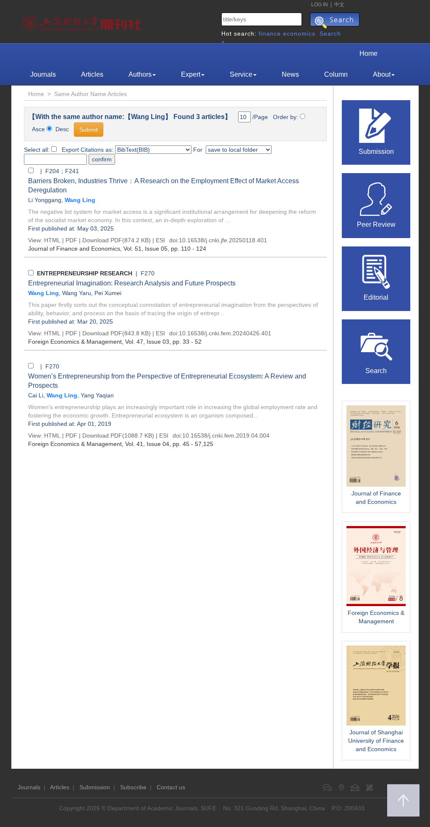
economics (299, 33)
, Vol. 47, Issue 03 (98, 341)
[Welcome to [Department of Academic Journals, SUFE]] (82, 21)
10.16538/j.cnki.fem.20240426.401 (225, 333)
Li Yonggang (44, 200)
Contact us (171, 787)
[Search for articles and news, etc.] (376, 344)
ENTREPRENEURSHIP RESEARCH (84, 273)
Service (241, 74)
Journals (43, 74)
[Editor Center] (376, 271)
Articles (92, 74)
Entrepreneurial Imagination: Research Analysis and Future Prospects (132, 283)
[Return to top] (403, 800)
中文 (339, 5)
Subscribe (133, 787)
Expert (190, 74)
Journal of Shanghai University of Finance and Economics (376, 740)
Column (336, 74)
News (290, 74)
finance (270, 33)
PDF (71, 240)
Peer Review (376, 224)
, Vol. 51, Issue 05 (98, 248)
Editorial (376, 297)
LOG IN (319, 5)
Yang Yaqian (97, 395)
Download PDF (102, 240)
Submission (376, 151)
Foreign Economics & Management (376, 617)
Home (368, 53)
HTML (52, 240)
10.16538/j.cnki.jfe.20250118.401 (223, 240)
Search (376, 370)
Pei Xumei (107, 293)
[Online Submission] (376, 125)
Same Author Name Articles (90, 94)
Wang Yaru (76, 293)
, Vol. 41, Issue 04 (98, 444)
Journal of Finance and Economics (376, 497)
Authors (140, 74)
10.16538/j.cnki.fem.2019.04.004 (226, 435)
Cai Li (35, 395)
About (382, 74)
